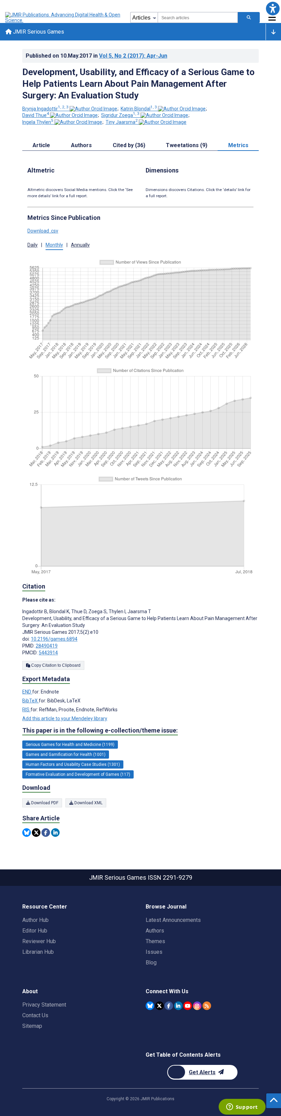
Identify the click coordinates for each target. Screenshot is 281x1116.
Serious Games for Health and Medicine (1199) (70, 744)
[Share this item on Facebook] (45, 832)
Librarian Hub (38, 952)
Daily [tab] (32, 245)
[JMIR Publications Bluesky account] (150, 1005)
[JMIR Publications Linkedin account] (178, 1005)
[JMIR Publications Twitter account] (159, 1005)
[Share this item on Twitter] (36, 832)
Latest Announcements (173, 920)
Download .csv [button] (42, 231)
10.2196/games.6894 (54, 639)
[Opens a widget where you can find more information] (242, 1107)
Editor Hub (34, 930)
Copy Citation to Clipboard (55, 665)
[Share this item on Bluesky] (26, 832)
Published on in (96, 55)
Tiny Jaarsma (122, 122)
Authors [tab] (81, 145)
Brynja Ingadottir (45, 108)
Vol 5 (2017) (133, 55)
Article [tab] (41, 145)
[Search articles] (249, 17)
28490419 (47, 646)
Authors (155, 930)
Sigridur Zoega (120, 115)
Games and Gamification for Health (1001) (66, 754)
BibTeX (30, 700)
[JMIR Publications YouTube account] (187, 1005)
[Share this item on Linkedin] (55, 832)
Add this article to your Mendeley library (64, 718)
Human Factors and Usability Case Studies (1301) (73, 764)
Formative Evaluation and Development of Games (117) (78, 774)
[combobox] (198, 17)
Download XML (87, 802)
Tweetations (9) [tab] (186, 145)
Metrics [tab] (238, 145)
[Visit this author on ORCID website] (93, 108)
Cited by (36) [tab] (129, 145)
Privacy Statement (44, 1004)
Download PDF (44, 802)
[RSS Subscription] (207, 1005)
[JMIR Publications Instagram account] (197, 1005)
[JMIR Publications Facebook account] (168, 1005)
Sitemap (32, 1026)
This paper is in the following (100, 730)
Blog (151, 962)
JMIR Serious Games (38, 31)
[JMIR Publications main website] (63, 17)
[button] (272, 8)
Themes (155, 941)
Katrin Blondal (139, 108)
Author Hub (35, 920)
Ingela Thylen (37, 122)
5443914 (48, 652)
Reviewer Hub (39, 941)
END (27, 691)
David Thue (35, 115)
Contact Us (35, 1015)
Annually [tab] (80, 245)
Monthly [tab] (54, 245)
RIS (26, 709)
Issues (154, 952)
